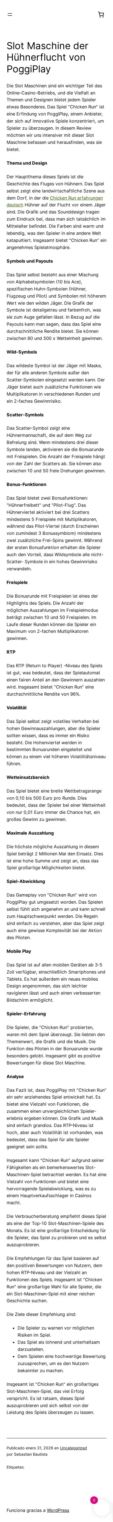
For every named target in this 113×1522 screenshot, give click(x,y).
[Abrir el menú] (10, 14)
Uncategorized (73, 1448)
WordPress (58, 1510)
